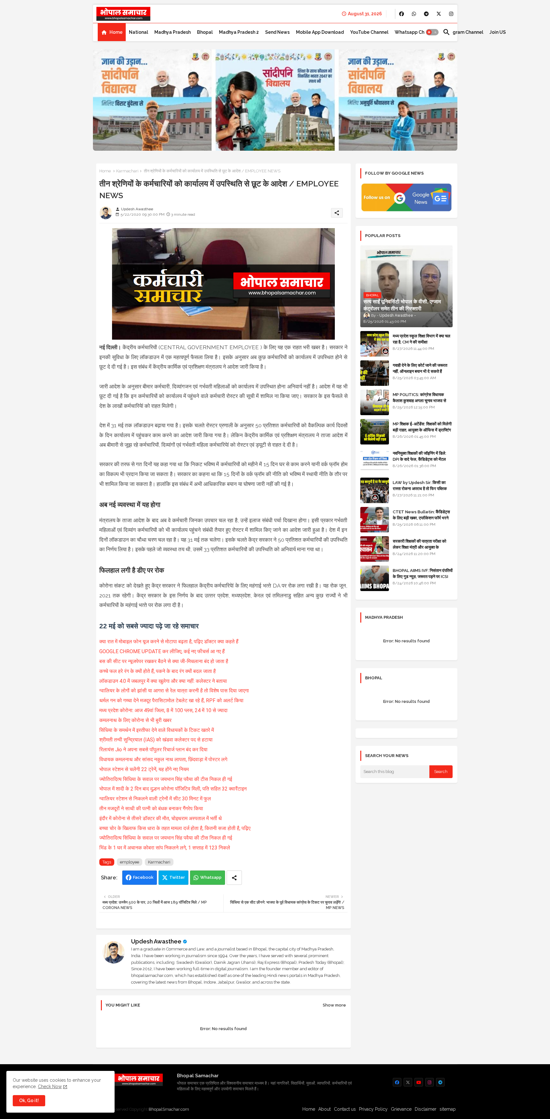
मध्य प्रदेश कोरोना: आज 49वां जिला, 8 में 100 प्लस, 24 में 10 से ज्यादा (163, 710)
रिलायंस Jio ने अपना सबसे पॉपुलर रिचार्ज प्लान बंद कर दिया (153, 750)
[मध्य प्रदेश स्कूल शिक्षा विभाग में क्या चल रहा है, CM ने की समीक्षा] (374, 344)
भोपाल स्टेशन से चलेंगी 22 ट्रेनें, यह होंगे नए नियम (144, 769)
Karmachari (127, 171)
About (324, 1109)
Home (116, 32)
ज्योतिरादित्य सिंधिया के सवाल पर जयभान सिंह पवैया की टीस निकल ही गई (166, 779)
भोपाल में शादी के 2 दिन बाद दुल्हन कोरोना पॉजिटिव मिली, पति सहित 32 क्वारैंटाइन (173, 789)
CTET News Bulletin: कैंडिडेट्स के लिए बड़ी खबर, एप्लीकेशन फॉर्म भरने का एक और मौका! (421, 517)
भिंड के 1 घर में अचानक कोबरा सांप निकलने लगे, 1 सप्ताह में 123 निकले (164, 848)
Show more (334, 1005)
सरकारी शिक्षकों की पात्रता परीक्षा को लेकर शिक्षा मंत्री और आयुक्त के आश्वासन (419, 547)
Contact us (345, 1109)
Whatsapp (211, 877)
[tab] (112, 32)
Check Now (50, 1086)
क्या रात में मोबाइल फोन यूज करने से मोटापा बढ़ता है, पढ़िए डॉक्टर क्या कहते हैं (169, 642)
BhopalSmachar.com (169, 1109)
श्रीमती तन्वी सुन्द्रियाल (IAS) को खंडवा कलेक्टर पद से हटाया (156, 740)
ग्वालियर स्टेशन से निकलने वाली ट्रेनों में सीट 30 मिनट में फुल (155, 799)
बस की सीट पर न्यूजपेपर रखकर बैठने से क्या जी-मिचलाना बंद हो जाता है (163, 661)
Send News (277, 32)
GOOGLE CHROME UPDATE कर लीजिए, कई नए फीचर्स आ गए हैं (162, 651)
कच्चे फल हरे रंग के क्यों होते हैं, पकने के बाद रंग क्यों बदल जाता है (157, 671)
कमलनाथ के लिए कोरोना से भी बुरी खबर (135, 720)
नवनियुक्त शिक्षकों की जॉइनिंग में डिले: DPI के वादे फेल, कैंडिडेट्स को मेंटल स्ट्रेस (419, 459)
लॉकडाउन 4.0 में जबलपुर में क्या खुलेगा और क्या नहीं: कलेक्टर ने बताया (163, 681)
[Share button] (234, 877)
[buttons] (401, 14)
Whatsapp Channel (415, 32)
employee (129, 862)
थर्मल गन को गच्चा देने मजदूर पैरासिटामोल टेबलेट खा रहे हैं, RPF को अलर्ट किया (171, 700)
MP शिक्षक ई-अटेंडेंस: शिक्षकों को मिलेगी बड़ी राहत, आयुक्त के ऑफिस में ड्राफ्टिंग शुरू (422, 430)
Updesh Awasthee (156, 941)
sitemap (448, 1109)
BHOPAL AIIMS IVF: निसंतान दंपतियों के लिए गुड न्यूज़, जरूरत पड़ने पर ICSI (423, 573)
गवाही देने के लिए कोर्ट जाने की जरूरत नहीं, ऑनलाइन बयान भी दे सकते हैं (420, 368)
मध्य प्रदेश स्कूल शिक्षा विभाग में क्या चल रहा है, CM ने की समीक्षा (421, 339)
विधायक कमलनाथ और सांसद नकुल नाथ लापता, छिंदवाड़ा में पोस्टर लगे (163, 759)
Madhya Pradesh (172, 32)
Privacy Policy (373, 1109)
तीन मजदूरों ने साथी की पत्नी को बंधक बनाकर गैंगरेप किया (151, 808)
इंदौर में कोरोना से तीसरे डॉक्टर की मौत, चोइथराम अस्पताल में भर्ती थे (160, 818)
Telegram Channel (463, 32)
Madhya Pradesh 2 (239, 32)
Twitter (177, 877)
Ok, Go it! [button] (29, 1100)
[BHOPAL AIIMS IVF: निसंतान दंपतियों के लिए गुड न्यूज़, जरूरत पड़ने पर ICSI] (374, 578)
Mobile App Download (320, 32)
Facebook (143, 877)
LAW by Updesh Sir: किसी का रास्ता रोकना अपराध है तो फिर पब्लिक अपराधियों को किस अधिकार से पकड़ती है (422, 488)
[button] (432, 32)
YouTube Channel (369, 32)
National (138, 32)
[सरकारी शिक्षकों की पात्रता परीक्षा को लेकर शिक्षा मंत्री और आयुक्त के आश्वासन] (374, 549)
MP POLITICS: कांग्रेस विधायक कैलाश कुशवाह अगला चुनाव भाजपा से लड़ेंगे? (419, 400)
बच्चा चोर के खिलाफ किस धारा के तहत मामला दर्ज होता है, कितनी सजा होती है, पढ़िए (174, 828)
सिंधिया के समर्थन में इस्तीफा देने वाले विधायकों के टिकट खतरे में (156, 730)
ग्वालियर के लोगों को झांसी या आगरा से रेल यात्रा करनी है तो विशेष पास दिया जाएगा (174, 691)
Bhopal (205, 32)
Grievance (401, 1109)
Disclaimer (425, 1109)
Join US (498, 32)
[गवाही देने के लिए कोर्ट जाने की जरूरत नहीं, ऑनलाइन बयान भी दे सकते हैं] (374, 373)
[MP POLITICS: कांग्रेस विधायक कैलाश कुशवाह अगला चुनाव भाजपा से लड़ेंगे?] (374, 402)
